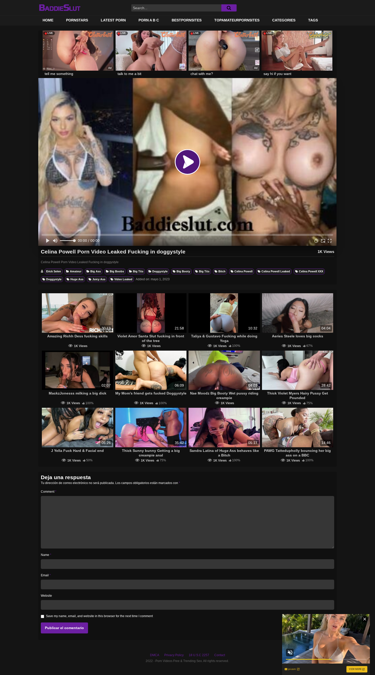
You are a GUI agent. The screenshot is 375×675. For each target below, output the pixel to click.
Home (48, 20)
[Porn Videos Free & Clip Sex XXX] (59, 7)
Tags (313, 20)
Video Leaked (123, 279)
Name (46, 555)
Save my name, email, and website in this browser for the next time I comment (99, 616)
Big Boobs (117, 271)
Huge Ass (76, 279)
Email (46, 575)
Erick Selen (53, 271)
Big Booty (183, 271)
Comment (48, 491)
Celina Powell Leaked (275, 271)
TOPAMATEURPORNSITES (236, 20)
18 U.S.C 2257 (199, 655)
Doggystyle (160, 271)
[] (228, 7)
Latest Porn (113, 20)
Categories (283, 20)
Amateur (75, 271)
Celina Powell (243, 271)
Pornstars (77, 20)
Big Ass (95, 271)
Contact (219, 655)
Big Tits (138, 271)
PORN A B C (149, 20)
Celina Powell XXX (311, 271)
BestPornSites (187, 20)
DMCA (154, 655)
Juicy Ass (98, 279)
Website (46, 595)
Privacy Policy (174, 655)
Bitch (222, 271)
